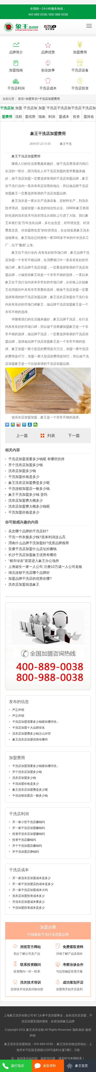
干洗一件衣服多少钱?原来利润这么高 (36, 537)
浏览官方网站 (30, 947)
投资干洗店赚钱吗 (24, 840)
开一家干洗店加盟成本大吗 (30, 890)
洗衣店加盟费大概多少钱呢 (29, 506)
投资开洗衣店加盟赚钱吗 (28, 834)
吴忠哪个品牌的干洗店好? (28, 531)
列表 (51, 435)
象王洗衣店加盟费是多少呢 (29, 483)
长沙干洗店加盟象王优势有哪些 (32, 555)
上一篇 (22, 435)
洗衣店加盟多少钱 (22, 471)
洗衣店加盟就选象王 (23, 584)
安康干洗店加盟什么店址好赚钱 (32, 549)
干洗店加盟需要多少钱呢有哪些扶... (35, 721)
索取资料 (49, 1066)
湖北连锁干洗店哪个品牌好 (29, 573)
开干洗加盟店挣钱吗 (25, 851)
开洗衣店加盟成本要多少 (28, 902)
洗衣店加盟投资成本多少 (28, 896)
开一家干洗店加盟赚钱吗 (28, 828)
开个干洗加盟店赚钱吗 (27, 845)
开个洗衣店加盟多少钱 (25, 465)
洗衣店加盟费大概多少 (25, 500)
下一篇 (74, 435)
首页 (21, 99)
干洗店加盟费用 (49, 99)
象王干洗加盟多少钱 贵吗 (27, 494)
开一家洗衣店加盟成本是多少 (31, 878)
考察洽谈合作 (73, 965)
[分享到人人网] (30, 425)
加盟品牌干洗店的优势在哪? (30, 578)
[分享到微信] (35, 425)
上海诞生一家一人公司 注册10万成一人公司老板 (45, 567)
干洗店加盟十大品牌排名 (28, 727)
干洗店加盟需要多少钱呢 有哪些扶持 (36, 459)
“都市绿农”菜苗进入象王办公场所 (33, 561)
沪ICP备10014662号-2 (51, 1035)
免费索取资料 (73, 947)
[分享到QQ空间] (13, 425)
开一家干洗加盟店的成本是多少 (33, 884)
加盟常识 (31, 99)
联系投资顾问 (30, 965)
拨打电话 (17, 1066)
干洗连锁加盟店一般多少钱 (29, 489)
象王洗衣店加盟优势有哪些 (30, 739)
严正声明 (18, 710)
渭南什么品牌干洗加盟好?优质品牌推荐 (38, 543)
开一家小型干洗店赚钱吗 (28, 822)
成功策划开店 (73, 982)
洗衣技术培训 (30, 982)
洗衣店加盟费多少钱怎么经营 (31, 733)
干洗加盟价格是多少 (23, 477)
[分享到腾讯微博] (24, 425)
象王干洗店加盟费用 (26, 156)
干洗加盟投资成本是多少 (28, 907)
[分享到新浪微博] (18, 425)
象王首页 (81, 1066)
